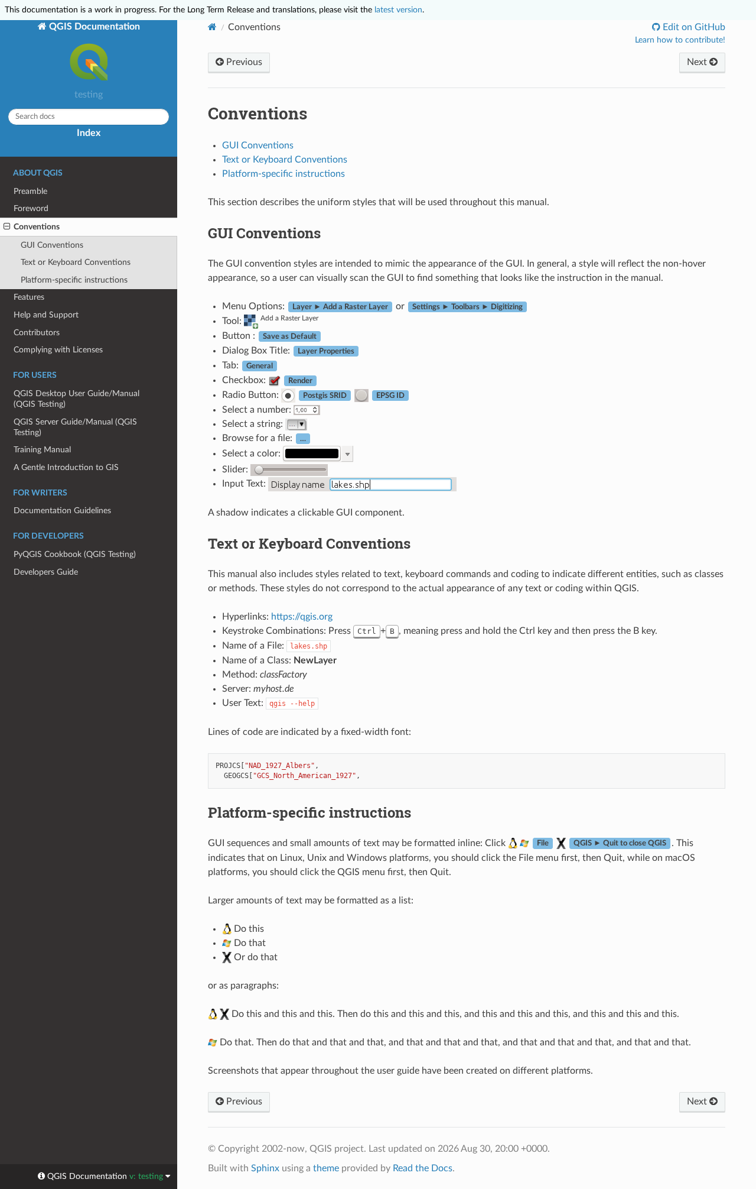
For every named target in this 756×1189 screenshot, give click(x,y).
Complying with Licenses (58, 349)
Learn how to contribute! (680, 40)
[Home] (212, 27)
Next (698, 62)
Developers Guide (46, 572)
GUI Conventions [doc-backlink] (264, 232)
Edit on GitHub (692, 27)
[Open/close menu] (7, 227)
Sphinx (265, 1168)
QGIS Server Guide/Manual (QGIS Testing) (75, 427)
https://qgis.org (302, 616)
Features (29, 297)
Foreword (31, 208)
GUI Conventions (52, 245)
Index (88, 133)
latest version (398, 9)
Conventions (37, 226)
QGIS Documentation (93, 26)
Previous (243, 62)
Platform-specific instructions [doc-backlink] (309, 812)
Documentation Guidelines (62, 510)
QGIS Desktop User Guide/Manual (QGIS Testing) (76, 399)
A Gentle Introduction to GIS (66, 467)
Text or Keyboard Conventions (76, 262)
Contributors (37, 332)
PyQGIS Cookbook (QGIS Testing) (75, 554)
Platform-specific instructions (74, 280)
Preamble (30, 191)
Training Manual (42, 449)
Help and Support (46, 314)
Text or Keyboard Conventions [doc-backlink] (309, 543)
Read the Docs (422, 1168)
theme (326, 1168)
